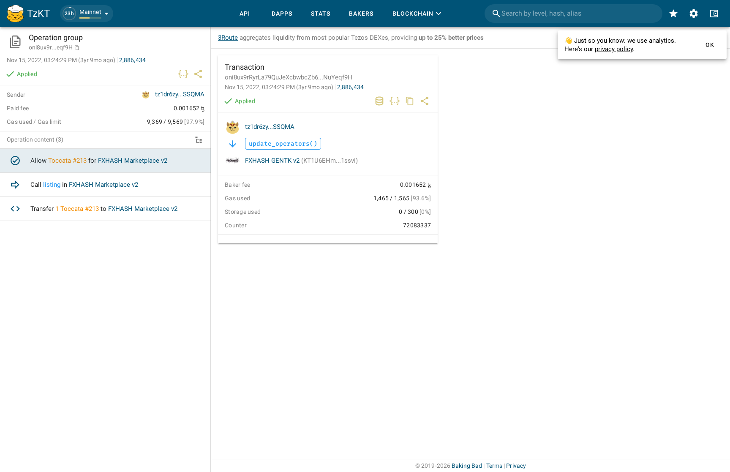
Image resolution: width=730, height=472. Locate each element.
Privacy (516, 465)
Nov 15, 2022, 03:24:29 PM (279, 87)
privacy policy (614, 49)
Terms (494, 465)
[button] (86, 13)
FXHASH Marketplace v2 (132, 160)
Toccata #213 (67, 160)
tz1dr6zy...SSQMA (269, 127)
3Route (228, 37)
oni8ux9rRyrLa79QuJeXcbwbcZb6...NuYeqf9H (288, 77)
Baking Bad (467, 465)
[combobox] (573, 13)
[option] (105, 161)
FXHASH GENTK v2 (301, 160)
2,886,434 (350, 87)
